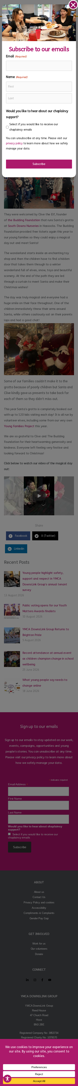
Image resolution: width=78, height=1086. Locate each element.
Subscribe (39, 164)
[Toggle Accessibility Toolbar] (7, 1078)
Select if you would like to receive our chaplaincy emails (33, 127)
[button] (73, 5)
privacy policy (14, 143)
